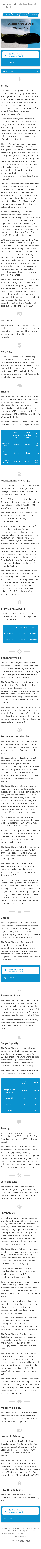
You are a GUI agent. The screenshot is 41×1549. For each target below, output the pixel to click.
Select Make (7, 14)
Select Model (15, 14)
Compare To (24, 14)
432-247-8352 (30, 1531)
